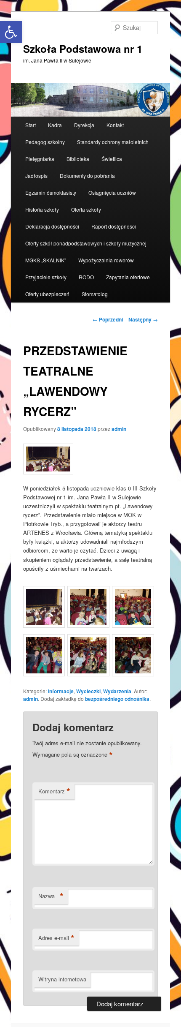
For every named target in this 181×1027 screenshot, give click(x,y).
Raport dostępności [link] (113, 226)
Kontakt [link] (115, 124)
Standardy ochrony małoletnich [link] (113, 141)
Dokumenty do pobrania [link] (87, 175)
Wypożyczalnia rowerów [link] (106, 260)
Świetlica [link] (111, 158)
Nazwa (51, 896)
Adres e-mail (56, 938)
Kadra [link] (55, 124)
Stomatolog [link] (95, 293)
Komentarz (54, 791)
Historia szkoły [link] (42, 209)
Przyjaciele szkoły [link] (46, 277)
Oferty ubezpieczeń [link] (47, 293)
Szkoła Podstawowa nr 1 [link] (82, 48)
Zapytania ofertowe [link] (128, 277)
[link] (90, 100)
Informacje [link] (61, 691)
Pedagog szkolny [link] (45, 141)
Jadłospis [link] (36, 175)
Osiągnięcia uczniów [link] (112, 192)
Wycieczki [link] (88, 691)
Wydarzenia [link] (117, 691)
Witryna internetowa (62, 979)
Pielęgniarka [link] (39, 158)
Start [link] (30, 124)
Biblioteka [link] (78, 158)
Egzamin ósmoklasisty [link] (50, 192)
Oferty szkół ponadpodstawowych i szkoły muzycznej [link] (85, 243)
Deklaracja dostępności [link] (52, 226)
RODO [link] (86, 277)
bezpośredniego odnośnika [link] (117, 699)
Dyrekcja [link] (84, 124)
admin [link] (119, 429)
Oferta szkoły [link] (86, 209)
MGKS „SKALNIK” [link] (45, 260)
